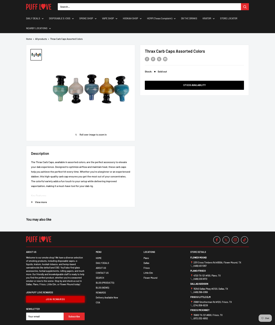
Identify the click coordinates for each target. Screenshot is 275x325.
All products (41, 39)
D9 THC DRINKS (189, 18)
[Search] (245, 6)
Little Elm (148, 272)
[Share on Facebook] (147, 58)
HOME (99, 258)
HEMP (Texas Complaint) (159, 18)
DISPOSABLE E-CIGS (59, 18)
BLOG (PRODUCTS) (105, 282)
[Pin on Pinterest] (153, 58)
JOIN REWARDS (55, 299)
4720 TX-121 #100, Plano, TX (207, 275)
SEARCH (100, 277)
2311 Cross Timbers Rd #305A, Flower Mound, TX (217, 262)
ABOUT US (101, 268)
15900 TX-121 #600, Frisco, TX (208, 315)
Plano (146, 258)
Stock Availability (194, 85)
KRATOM (207, 18)
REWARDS (101, 292)
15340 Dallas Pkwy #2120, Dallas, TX (211, 288)
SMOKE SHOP (86, 18)
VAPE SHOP (108, 18)
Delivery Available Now (107, 297)
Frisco (147, 268)
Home (29, 39)
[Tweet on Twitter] (159, 58)
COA (98, 302)
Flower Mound (150, 277)
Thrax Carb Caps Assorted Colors (175, 51)
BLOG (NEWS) (102, 287)
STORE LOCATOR (228, 18)
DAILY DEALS (33, 18)
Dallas (146, 263)
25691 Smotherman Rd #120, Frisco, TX (213, 302)
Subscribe (74, 316)
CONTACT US (102, 272)
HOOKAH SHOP (130, 18)
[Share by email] (165, 58)
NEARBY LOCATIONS (36, 28)
